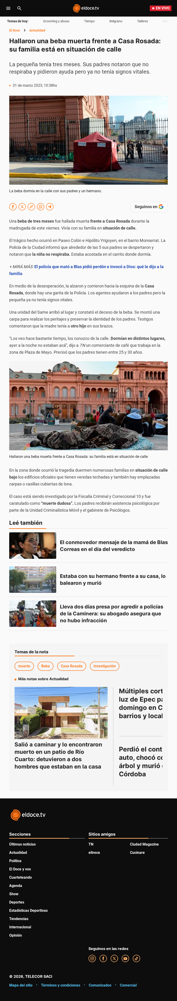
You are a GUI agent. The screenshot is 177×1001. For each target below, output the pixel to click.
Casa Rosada (72, 666)
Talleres (142, 21)
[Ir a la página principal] (86, 8)
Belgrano (115, 21)
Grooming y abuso (56, 21)
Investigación (105, 666)
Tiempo (89, 21)
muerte (24, 666)
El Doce (14, 30)
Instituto (169, 21)
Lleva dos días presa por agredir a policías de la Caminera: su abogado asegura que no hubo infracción (112, 613)
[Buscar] (19, 8)
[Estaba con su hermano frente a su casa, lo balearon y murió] (32, 579)
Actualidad (37, 30)
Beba (45, 666)
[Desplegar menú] (8, 8)
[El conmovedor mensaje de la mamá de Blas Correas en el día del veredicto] (32, 545)
